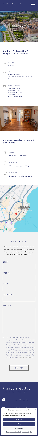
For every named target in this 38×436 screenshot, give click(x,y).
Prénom (7, 273)
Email (6, 284)
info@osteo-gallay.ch (14, 74)
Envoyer (19, 368)
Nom (5, 262)
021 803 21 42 (12, 65)
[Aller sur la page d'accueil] (12, 5)
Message (7, 306)
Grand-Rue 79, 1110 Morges (17, 156)
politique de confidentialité (25, 358)
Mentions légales (27, 432)
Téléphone (9, 295)
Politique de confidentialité (13, 432)
